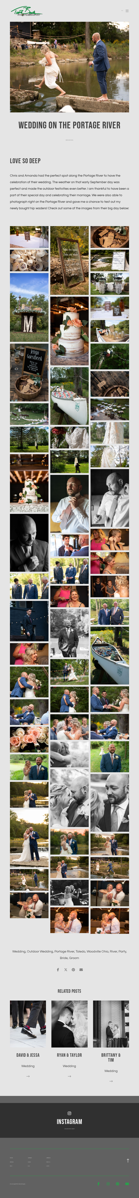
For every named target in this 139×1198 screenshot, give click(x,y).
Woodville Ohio (97, 951)
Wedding (69, 140)
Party (122, 951)
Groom (74, 958)
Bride (64, 958)
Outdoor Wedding (40, 951)
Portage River (64, 951)
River (113, 951)
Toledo (80, 951)
